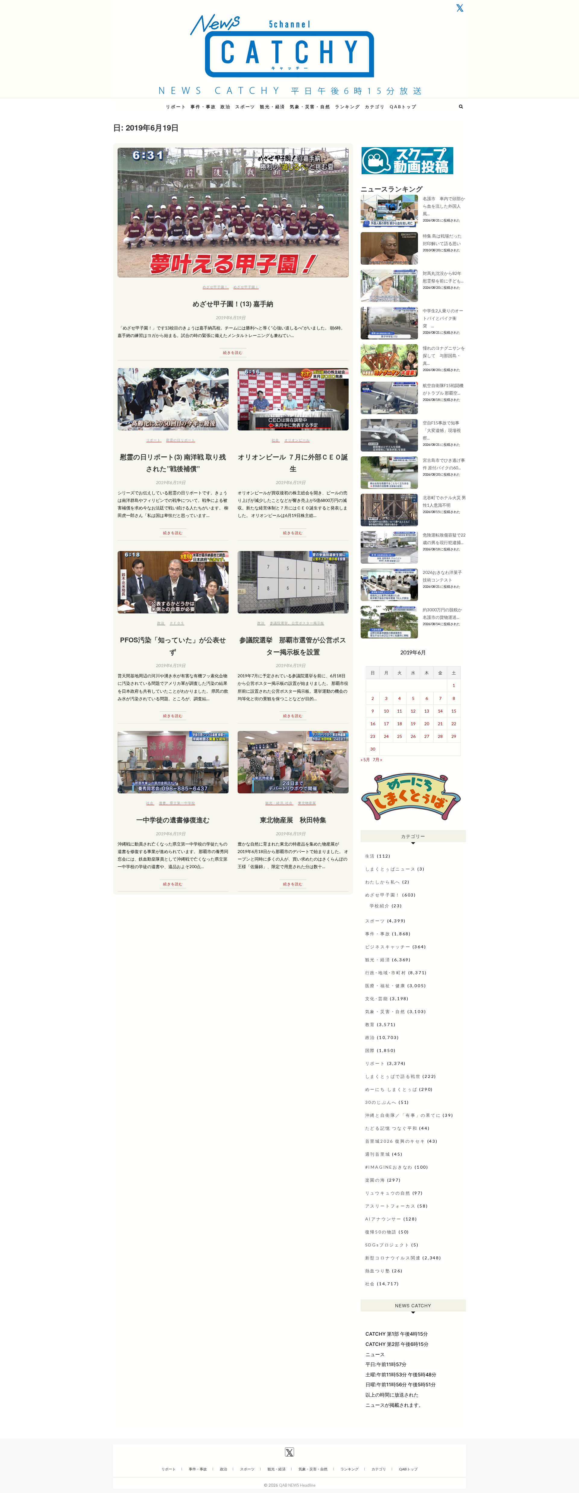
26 (413, 736)
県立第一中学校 (182, 803)
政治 (225, 106)
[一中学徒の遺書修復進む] (173, 762)
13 (426, 710)
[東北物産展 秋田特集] (293, 762)
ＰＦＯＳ (177, 623)
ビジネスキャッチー (388, 946)
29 (453, 736)
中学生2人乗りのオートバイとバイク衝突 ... (443, 318)
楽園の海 (375, 1180)
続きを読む (233, 352)
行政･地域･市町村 (386, 972)
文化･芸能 (376, 998)
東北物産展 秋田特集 (293, 819)
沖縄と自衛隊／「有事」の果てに (403, 1115)
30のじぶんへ (381, 1102)
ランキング (347, 106)
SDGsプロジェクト (387, 1244)
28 (440, 736)
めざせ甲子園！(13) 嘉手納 (233, 303)
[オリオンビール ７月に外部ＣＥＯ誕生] (293, 399)
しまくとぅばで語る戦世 (393, 1076)
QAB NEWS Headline (145, 103)
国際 (370, 1050)
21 (440, 723)
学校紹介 (380, 905)
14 (440, 710)
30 (372, 748)
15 (453, 710)
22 (453, 723)
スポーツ (245, 106)
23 (372, 736)
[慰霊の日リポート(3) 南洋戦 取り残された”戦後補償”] (173, 399)
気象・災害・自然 (310, 106)
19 (413, 723)
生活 (370, 855)
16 (372, 723)
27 (426, 736)
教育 (370, 1024)
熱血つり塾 (378, 1270)
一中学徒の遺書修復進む (173, 819)
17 (386, 723)
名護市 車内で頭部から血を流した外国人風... (444, 206)
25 (399, 736)
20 (426, 723)
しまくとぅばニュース (390, 868)
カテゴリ (375, 106)
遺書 (162, 803)
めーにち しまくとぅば (391, 1089)
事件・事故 (203, 106)
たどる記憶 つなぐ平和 (391, 1128)
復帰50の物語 (381, 1231)
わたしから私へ (383, 881)
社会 (275, 440)
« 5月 (365, 759)
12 (413, 710)
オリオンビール (297, 440)
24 (386, 736)
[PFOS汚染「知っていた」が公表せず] (173, 582)
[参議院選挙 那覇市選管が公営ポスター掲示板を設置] (293, 582)
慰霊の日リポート (180, 440)
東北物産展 (307, 803)
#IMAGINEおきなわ (389, 1167)
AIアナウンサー (383, 1218)
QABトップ (403, 106)
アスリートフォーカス (390, 1205)
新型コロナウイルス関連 (393, 1257)
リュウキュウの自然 (388, 1192)
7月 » (377, 759)
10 (386, 710)
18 (399, 723)
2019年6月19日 (230, 317)
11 (399, 710)
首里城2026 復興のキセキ (395, 1141)
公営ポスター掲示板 (308, 623)
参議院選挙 (279, 623)
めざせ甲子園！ (215, 287)
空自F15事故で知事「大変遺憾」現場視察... (442, 430)
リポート (176, 106)
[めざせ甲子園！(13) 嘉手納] (233, 212)
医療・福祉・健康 (385, 985)
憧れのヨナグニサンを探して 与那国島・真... (444, 355)
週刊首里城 (378, 1154)
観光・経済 (272, 106)
